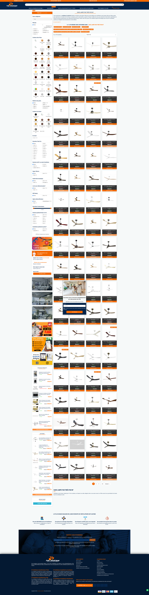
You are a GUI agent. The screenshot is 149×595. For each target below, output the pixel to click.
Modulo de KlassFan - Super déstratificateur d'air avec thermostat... (109, 342)
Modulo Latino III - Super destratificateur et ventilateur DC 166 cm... (109, 186)
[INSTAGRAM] (47, 363)
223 (35, 145)
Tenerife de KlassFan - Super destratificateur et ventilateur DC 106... (77, 186)
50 (35, 221)
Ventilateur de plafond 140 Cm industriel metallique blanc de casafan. (93, 342)
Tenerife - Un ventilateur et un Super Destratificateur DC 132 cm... (93, 408)
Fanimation (36, 32)
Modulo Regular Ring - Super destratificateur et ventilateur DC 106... (93, 231)
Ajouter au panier (61, 57)
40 (44, 221)
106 (45, 153)
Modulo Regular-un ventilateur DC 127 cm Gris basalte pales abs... (93, 120)
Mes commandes (79, 562)
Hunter (36, 33)
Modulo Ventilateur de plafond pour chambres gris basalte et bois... (77, 97)
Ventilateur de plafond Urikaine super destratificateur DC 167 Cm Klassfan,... (45, 467)
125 (35, 155)
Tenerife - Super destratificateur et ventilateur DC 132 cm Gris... (77, 53)
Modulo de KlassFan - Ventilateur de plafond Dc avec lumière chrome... (109, 297)
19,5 (35, 218)
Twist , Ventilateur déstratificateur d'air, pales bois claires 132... (109, 231)
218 (44, 146)
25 (44, 223)
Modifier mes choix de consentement (82, 568)
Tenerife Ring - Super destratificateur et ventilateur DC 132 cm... (109, 208)
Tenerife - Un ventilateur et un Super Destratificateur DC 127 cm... (109, 431)
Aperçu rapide (59, 50)
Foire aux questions (100, 569)
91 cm (35, 146)
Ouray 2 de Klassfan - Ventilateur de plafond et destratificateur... (109, 53)
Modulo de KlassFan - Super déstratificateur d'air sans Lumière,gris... (61, 97)
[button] (36, 8)
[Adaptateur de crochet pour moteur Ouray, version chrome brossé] (35, 374)
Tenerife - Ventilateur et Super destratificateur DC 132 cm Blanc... (77, 386)
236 (35, 157)
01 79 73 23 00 (46, 257)
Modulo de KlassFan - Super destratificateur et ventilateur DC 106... (77, 75)
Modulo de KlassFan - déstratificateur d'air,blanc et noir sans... (77, 431)
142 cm (35, 150)
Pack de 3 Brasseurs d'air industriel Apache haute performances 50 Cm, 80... (45, 408)
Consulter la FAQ (42, 273)
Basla (45, 102)
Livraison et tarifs (100, 563)
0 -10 (44, 164)
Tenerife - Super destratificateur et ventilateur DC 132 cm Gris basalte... (45, 488)
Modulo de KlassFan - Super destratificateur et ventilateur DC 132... (93, 142)
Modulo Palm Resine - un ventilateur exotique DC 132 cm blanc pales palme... (45, 481)
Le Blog (98, 560)
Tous (35, 24)
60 (44, 219)
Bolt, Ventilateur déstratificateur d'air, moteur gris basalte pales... (77, 319)
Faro (45, 28)
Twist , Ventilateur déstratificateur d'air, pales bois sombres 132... (109, 408)
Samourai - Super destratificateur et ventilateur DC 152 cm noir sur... (61, 431)
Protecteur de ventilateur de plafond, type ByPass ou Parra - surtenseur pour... (45, 394)
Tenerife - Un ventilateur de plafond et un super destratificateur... (109, 253)
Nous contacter (99, 562)
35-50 (45, 166)
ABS (35, 104)
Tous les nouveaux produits (42, 429)
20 (45, 214)
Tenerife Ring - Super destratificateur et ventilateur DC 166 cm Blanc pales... (45, 474)
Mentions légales (100, 566)
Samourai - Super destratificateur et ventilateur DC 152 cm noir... (93, 53)
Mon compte (78, 560)
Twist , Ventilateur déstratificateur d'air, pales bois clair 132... (77, 364)
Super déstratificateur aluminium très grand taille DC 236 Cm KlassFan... (45, 439)
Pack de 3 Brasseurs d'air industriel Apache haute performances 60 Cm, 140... (45, 401)
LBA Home (46, 30)
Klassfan (46, 32)
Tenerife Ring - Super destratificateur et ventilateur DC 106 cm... (93, 164)
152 (44, 151)
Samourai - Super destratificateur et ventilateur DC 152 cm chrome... (109, 142)
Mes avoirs (78, 565)
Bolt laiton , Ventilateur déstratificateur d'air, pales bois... (109, 453)
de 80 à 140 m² (37, 167)
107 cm (45, 145)
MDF (45, 104)
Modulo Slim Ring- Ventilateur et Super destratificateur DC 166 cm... (109, 164)
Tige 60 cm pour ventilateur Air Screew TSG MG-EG (44, 415)
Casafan (36, 30)
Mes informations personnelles (81, 566)
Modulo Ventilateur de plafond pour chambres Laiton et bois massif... (93, 453)
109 (44, 143)
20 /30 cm (36, 216)
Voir (64, 50)
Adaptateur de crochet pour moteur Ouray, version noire (44, 380)
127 (35, 153)
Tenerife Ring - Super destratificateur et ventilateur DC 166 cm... (77, 342)
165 (44, 157)
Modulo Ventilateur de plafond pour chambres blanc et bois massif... (77, 142)
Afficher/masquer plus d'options (42, 234)
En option (45, 182)
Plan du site (99, 568)
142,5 (44, 148)
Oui (35, 137)
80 (35, 219)
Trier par (101, 35)
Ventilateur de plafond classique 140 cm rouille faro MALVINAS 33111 (109, 386)
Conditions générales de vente (102, 565)
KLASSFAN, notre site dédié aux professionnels (105, 573)
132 (35, 148)
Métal (35, 106)
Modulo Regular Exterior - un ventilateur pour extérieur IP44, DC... (93, 208)
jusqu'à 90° (36, 230)
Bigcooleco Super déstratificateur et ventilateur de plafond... (77, 453)
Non (35, 175)
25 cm (45, 216)
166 (35, 151)
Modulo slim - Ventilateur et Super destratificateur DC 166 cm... (109, 75)
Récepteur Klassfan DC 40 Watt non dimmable (44, 387)
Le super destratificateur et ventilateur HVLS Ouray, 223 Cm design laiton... (44, 446)
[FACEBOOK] (37, 363)
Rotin (35, 107)
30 (35, 223)
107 (44, 150)
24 (102, 483)
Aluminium (45, 107)
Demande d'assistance (101, 572)
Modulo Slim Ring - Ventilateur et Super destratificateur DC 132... (61, 342)
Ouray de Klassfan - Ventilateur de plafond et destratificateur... (61, 75)
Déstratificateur (47, 201)
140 (35, 158)
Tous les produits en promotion (42, 494)
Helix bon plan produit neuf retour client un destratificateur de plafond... (44, 422)
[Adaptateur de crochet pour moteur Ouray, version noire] (35, 381)
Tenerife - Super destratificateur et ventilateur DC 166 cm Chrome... (61, 253)
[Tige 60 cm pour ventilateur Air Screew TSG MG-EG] (35, 416)
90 (44, 218)
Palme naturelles (46, 106)
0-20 (35, 166)
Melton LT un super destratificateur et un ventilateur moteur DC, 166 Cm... (45, 460)
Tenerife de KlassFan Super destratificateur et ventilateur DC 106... (77, 120)
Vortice (35, 28)
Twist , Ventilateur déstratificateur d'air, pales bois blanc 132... (61, 453)
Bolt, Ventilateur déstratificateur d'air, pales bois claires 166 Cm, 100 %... (45, 453)
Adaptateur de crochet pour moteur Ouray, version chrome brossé (44, 373)
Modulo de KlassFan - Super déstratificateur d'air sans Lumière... (61, 164)
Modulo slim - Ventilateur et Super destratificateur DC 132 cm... (93, 75)
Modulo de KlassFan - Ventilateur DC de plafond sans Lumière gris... (77, 253)
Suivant (107, 484)
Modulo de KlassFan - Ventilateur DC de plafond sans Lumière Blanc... (109, 275)
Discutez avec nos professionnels (40, 262)
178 (44, 155)
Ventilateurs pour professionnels (103, 575)
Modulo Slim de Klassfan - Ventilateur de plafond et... (61, 53)
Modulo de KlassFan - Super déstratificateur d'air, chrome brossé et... (93, 431)
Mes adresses (78, 563)
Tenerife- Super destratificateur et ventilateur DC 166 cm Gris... (61, 275)
